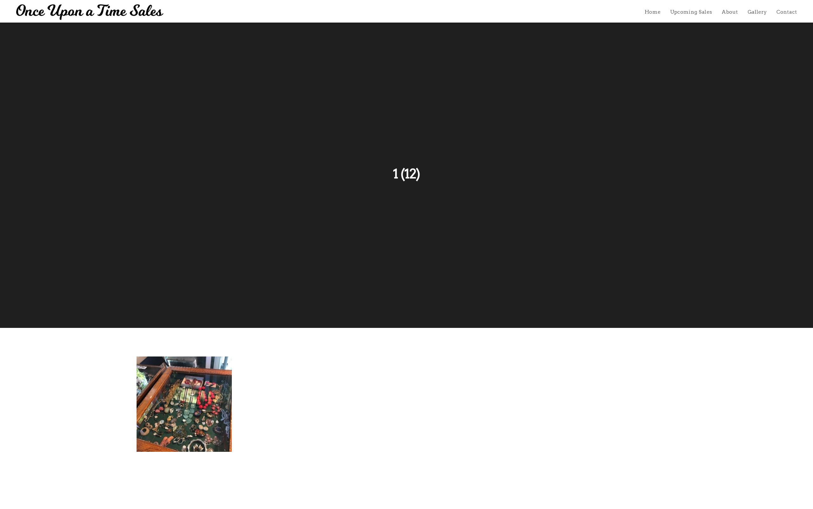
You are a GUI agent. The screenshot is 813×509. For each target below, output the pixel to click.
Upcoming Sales (691, 12)
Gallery (757, 12)
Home (653, 12)
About (730, 12)
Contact (786, 12)
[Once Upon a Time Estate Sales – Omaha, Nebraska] (90, 12)
